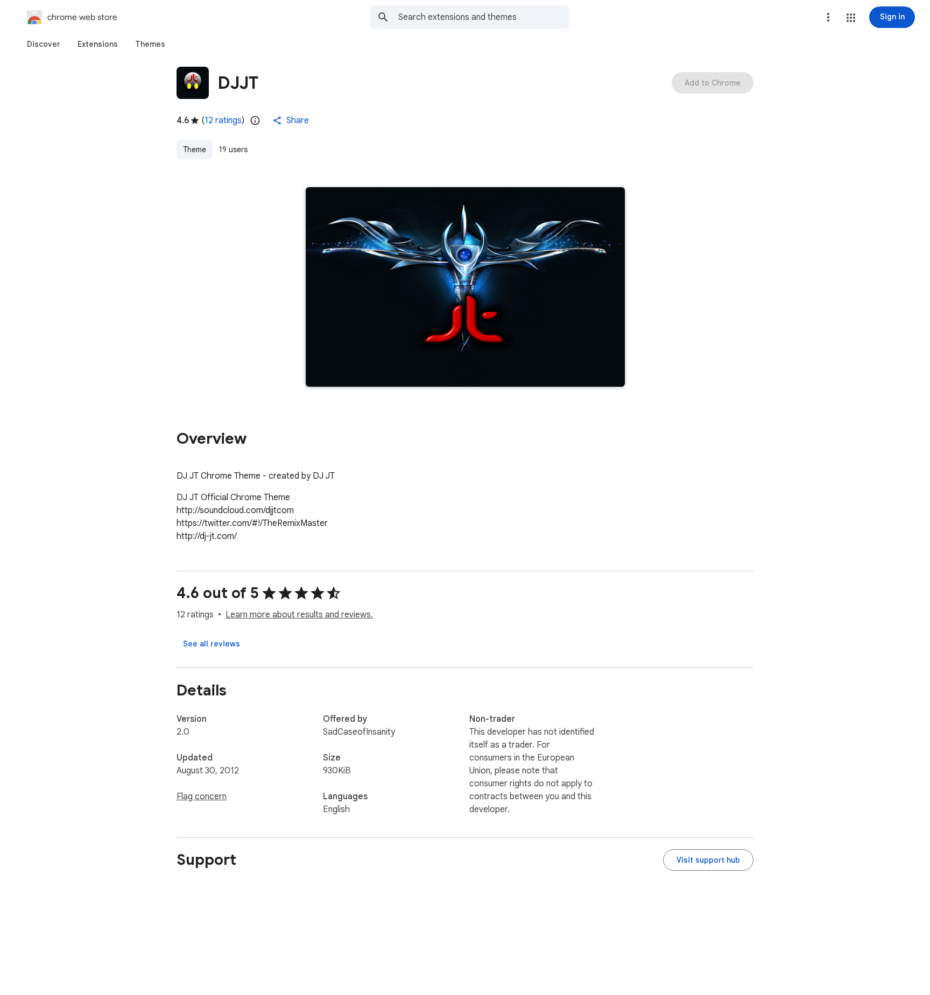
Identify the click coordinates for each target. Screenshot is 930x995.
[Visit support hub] (708, 860)
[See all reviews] (211, 644)
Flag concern (202, 796)
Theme (194, 149)
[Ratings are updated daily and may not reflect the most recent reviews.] (255, 120)
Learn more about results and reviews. (299, 614)
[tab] (43, 44)
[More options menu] (828, 17)
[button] (851, 18)
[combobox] (483, 17)
